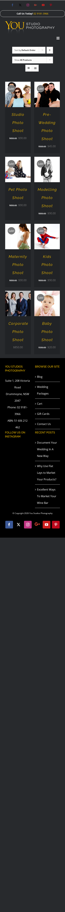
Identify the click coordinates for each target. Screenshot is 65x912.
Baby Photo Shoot (47, 331)
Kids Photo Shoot (47, 264)
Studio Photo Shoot (18, 122)
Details (18, 97)
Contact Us (44, 424)
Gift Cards (43, 414)
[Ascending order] (49, 50)
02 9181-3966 (41, 13)
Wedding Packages (43, 390)
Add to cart (15, 93)
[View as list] (35, 68)
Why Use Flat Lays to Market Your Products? (46, 472)
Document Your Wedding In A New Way (47, 449)
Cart (39, 403)
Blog (39, 377)
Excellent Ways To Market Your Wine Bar (46, 496)
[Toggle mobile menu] (58, 38)
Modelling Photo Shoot (47, 197)
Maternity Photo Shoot (18, 264)
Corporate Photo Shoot (18, 331)
